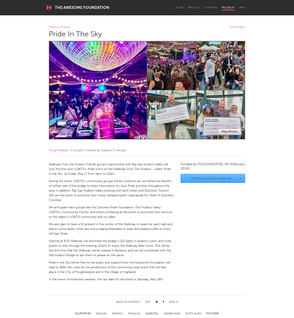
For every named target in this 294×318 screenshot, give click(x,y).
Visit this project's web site (216, 178)
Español (117, 313)
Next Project (237, 27)
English (101, 313)
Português (193, 313)
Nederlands (172, 313)
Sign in (173, 301)
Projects (228, 7)
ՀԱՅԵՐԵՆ (152, 313)
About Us (193, 7)
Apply (242, 7)
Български (83, 313)
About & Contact (128, 301)
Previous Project (59, 27)
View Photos (229, 131)
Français (134, 313)
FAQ (147, 301)
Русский (212, 313)
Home (179, 7)
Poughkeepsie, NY (61, 150)
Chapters (210, 7)
